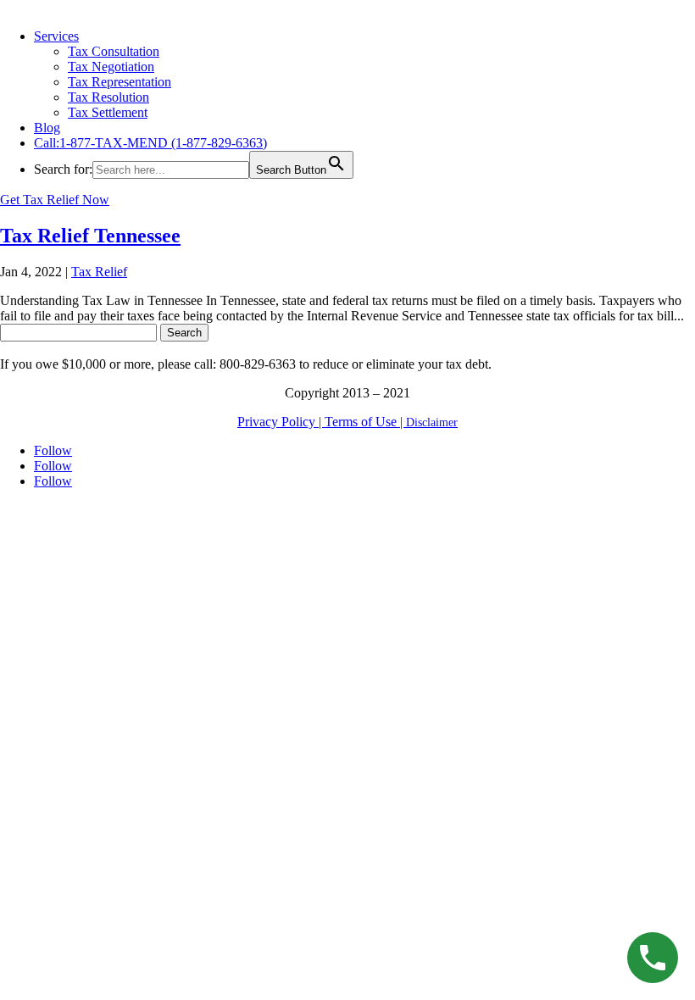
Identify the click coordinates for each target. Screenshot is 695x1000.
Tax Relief (99, 271)
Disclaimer (432, 422)
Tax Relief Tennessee (90, 236)
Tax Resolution (108, 97)
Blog (47, 127)
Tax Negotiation (111, 66)
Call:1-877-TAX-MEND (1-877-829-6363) (150, 143)
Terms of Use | (365, 421)
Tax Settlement (107, 112)
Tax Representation (119, 82)
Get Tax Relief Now (54, 199)
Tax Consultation (113, 51)
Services (56, 36)
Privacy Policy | (281, 421)
